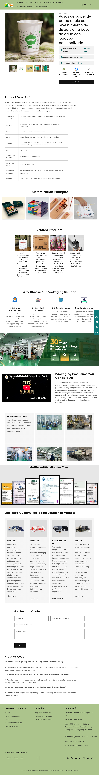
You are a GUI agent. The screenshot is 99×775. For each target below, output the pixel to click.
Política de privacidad (56, 770)
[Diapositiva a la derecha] (52, 68)
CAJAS (7, 719)
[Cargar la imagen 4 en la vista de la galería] (37, 68)
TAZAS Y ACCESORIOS (12, 716)
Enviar (20, 645)
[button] (31, 2)
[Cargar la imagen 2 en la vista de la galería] (21, 68)
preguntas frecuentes (43, 713)
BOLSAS (7, 713)
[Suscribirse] (37, 758)
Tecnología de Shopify (41, 770)
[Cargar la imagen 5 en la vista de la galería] (45, 68)
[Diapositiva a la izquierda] (7, 68)
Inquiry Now (76, 82)
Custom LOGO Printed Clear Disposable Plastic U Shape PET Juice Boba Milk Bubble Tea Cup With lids (76, 259)
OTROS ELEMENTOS (11, 726)
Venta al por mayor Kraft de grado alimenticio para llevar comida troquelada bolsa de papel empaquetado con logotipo (41, 263)
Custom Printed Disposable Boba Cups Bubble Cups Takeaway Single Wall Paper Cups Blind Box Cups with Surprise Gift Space (58, 263)
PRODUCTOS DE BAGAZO (13, 723)
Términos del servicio (71, 770)
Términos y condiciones (43, 719)
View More (11, 596)
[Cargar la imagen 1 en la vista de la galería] (13, 68)
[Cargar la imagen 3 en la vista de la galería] (29, 68)
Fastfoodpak (30, 770)
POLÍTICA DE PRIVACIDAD (43, 716)
